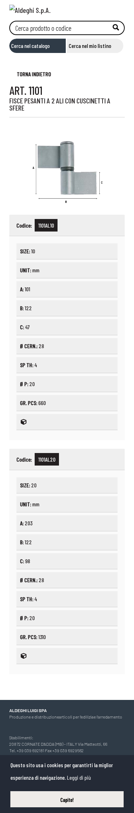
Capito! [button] (67, 800)
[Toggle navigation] (119, 8)
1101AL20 (46, 459)
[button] (30, 73)
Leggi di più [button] (79, 777)
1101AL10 (46, 225)
